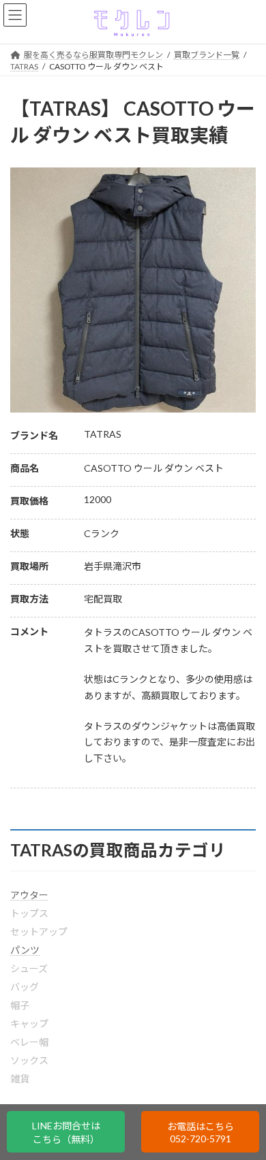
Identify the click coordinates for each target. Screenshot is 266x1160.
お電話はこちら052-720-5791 (200, 1132)
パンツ (25, 950)
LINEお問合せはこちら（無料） (66, 1132)
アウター (29, 895)
